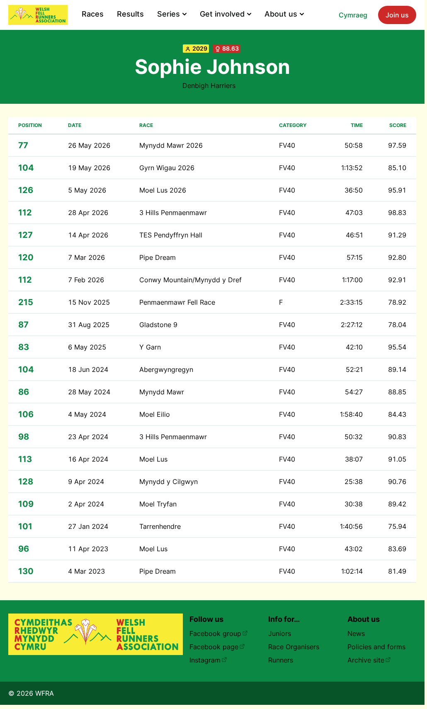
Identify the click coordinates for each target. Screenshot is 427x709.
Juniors (279, 633)
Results (130, 14)
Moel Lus (153, 459)
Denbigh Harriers (208, 85)
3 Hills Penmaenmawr (173, 212)
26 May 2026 (89, 145)
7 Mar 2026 (86, 257)
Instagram (205, 660)
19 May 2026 (89, 168)
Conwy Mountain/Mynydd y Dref (190, 280)
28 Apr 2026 (88, 212)
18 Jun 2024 (88, 369)
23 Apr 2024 (88, 437)
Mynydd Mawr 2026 (171, 145)
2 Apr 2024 (86, 504)
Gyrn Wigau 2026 (166, 168)
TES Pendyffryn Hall (170, 235)
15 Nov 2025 (89, 302)
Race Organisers (293, 647)
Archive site (365, 660)
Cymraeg (353, 15)
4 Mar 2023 (86, 571)
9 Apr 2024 (86, 481)
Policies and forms (376, 647)
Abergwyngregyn (166, 369)
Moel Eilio (154, 414)
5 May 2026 (87, 190)
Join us (397, 15)
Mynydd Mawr (161, 392)
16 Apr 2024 (88, 459)
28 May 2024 (89, 392)
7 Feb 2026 (86, 280)
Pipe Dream (157, 257)
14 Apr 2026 (88, 235)
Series (168, 14)
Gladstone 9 (158, 324)
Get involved (222, 14)
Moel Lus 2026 (162, 190)
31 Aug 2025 (88, 324)
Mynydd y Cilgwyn (168, 481)
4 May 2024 (87, 414)
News (356, 633)
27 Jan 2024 (88, 526)
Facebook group (215, 633)
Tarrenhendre (160, 526)
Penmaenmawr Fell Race (177, 302)
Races (93, 14)
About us (280, 14)
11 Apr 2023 (88, 549)
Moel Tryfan (158, 504)
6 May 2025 (87, 347)
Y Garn (150, 347)
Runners (280, 660)
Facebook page (213, 647)
